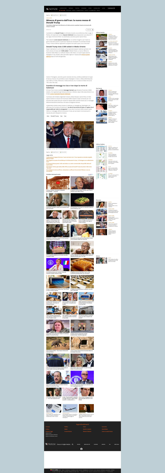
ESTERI (90, 8)
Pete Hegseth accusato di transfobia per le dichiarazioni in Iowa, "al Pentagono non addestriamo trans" (69, 161)
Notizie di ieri (48, 433)
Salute (65, 429)
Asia (48, 116)
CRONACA (71, 8)
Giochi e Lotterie (87, 429)
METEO (109, 97)
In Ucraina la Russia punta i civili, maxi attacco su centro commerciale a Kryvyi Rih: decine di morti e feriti (68, 164)
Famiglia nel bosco (80, 10)
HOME (47, 18)
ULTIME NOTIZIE (63, 8)
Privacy (62, 471)
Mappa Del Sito (87, 444)
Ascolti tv (86, 10)
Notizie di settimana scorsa (51, 436)
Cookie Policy (66, 471)
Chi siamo (54, 471)
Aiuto (78, 471)
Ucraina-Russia (68, 431)
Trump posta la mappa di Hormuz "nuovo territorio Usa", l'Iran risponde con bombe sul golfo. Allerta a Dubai (69, 158)
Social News (105, 429)
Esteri (84, 426)
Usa (65, 116)
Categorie (96, 444)
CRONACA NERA (111, 208)
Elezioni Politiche (87, 431)
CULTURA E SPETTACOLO (112, 41)
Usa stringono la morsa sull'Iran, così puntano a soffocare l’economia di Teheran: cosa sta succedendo (68, 170)
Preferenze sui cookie (72, 471)
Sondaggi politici (93, 10)
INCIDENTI (110, 48)
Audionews (110, 8)
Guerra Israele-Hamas (107, 431)
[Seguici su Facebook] (81, 449)
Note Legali (58, 471)
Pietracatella (68, 10)
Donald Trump (55, 116)
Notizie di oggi (49, 431)
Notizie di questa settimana (52, 434)
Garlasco (74, 10)
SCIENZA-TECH (97, 8)
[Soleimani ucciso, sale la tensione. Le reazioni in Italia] (70, 134)
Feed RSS (78, 444)
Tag (109, 444)
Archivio (103, 444)
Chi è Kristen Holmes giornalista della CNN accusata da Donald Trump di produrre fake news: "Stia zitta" (69, 167)
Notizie (52, 444)
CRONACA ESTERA (49, 413)
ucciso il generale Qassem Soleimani (60, 94)
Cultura (47, 429)
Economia (104, 426)
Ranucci (98, 10)
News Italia (116, 444)
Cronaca (48, 426)
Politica (66, 426)
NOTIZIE (53, 9)
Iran (61, 116)
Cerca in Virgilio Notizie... (64, 444)
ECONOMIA (83, 8)
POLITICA (77, 8)
